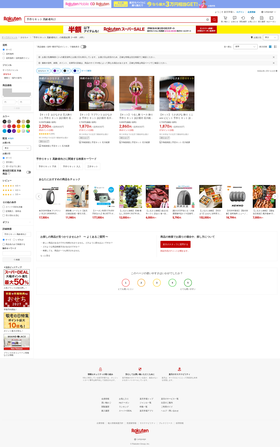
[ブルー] (4, 131)
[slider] (2, 96)
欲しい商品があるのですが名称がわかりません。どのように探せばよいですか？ (78, 243)
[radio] (4, 50)
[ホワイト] (14, 122)
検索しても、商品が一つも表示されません (61, 250)
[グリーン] (28, 126)
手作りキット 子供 (47, 166)
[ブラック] (4, 122)
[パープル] (14, 131)
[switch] (28, 172)
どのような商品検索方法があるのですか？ (61, 247)
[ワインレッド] (9, 126)
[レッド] (14, 126)
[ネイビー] (9, 131)
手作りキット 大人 (72, 166)
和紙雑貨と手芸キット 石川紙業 (56, 146)
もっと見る (45, 256)
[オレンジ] (19, 126)
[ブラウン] (19, 122)
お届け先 (6, 143)
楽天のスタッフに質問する (175, 244)
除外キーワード (9, 248)
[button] (268, 12)
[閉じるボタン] (273, 57)
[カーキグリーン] (28, 122)
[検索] (214, 19)
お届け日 (6, 154)
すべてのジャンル (9, 37)
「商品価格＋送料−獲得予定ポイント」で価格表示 (57, 47)
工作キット (92, 166)
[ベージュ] (23, 122)
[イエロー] (23, 126)
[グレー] (9, 122)
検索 (18, 108)
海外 (12, 138)
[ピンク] (4, 126)
